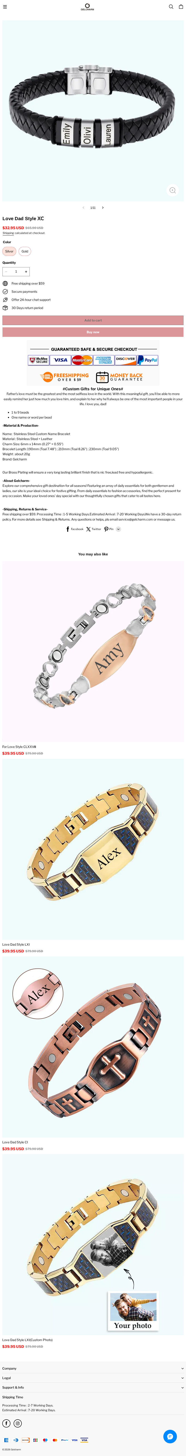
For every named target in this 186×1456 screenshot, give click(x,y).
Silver (9, 251)
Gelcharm (16, 1449)
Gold (25, 251)
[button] (5, 6)
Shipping (8, 233)
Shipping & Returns (56, 519)
